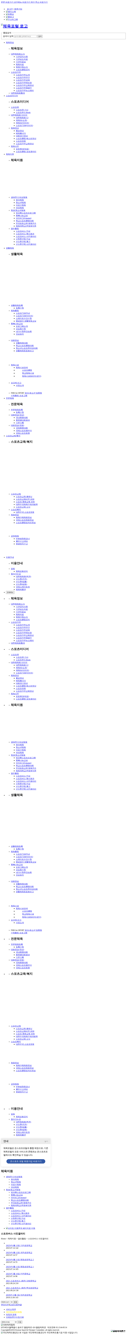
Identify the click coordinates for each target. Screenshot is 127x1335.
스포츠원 (15, 107)
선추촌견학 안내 (23, 239)
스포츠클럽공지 (23, 70)
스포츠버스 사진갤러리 (26, 236)
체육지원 (10, 154)
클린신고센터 (22, 541)
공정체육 (15, 536)
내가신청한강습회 (24, 331)
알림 (13, 569)
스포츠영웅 (21, 141)
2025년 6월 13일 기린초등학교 (19, 1245)
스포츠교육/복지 (13, 436)
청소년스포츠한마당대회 (27, 348)
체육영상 (15, 128)
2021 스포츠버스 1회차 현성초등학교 (22, 1288)
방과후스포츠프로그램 (26, 213)
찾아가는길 (16, 574)
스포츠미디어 (12, 96)
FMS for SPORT (17, 393)
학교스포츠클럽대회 (25, 221)
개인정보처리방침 (14, 1312)
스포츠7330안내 (23, 313)
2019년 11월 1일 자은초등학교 (19, 1295)
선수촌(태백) (21, 584)
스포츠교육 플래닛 (24, 497)
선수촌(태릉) (21, 582)
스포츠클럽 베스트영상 (26, 138)
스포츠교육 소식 (23, 507)
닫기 (46, 1141)
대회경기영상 (22, 136)
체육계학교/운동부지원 (26, 226)
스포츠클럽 (27, 370)
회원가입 (18, 9)
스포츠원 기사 (22, 110)
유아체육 (20, 200)
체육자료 (20, 64)
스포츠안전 (16, 72)
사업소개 (20, 385)
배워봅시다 (21, 133)
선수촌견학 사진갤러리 (26, 244)
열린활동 (15, 229)
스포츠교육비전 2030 (25, 499)
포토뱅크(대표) (22, 149)
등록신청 (20, 308)
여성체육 (20, 208)
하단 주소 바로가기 (39, 2)
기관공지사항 (22, 57)
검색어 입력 (8, 36)
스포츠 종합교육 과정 (25, 502)
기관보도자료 (22, 59)
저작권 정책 (11, 1315)
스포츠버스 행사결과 (25, 234)
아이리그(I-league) (23, 218)
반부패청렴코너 (23, 539)
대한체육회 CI (22, 118)
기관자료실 (21, 62)
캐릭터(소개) (21, 120)
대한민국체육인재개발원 (27, 504)
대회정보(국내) (17, 415)
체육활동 (15, 311)
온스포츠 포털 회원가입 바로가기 (26, 1161)
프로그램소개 (22, 326)
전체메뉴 (10, 592)
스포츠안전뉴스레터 (25, 90)
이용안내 (10, 557)
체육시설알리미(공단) (31, 376)
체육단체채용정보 (24, 517)
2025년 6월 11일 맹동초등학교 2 (20, 1260)
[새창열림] (11, 12)
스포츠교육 (16, 494)
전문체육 (10, 398)
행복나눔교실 (22, 216)
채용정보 (15, 515)
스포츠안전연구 (23, 77)
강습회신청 (21, 329)
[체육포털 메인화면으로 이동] (14, 26)
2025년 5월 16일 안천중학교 (18, 1274)
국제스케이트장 (23, 587)
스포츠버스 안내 (23, 231)
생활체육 (10, 248)
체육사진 (15, 146)
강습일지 (20, 334)
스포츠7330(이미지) (24, 125)
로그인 (10, 9)
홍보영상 (20, 131)
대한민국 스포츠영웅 (25, 512)
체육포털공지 (22, 571)
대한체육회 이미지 (19, 115)
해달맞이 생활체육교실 (26, 321)
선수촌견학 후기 (23, 242)
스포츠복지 (16, 510)
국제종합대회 (22, 428)
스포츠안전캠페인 (24, 88)
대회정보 (15, 340)
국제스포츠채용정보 (25, 520)
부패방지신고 (22, 544)
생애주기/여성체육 (19, 197)
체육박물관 (21, 589)
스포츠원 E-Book (23, 112)
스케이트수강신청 (24, 318)
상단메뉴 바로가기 (22, 2)
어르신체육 (21, 205)
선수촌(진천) (21, 579)
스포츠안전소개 (23, 75)
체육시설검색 (22, 368)
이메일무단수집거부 (15, 1317)
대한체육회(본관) (23, 576)
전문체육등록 (17, 410)
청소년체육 (21, 202)
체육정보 (10, 42)
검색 (40, 36)
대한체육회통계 (18, 93)
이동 (19, 1322)
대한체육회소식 (18, 54)
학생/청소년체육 (18, 210)
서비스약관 (11, 1309)
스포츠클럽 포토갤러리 (26, 151)
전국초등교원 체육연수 (26, 223)
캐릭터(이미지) (22, 123)
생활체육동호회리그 (25, 351)
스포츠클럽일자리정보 (26, 523)
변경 (15, 1302)
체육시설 (15, 365)
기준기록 (20, 423)
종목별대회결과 (23, 420)
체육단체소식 (22, 67)
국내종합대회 (22, 418)
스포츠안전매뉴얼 (24, 83)
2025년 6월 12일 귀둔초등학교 (19, 1253)
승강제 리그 (16, 383)
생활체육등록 (17, 305)
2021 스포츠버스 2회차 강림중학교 (21, 1281)
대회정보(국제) (17, 425)
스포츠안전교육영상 (25, 85)
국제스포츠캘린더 (24, 431)
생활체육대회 (22, 343)
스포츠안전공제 (23, 80)
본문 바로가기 (7, 2)
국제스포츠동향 (23, 433)
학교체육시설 (28, 373)
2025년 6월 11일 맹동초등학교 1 (20, 1267)
